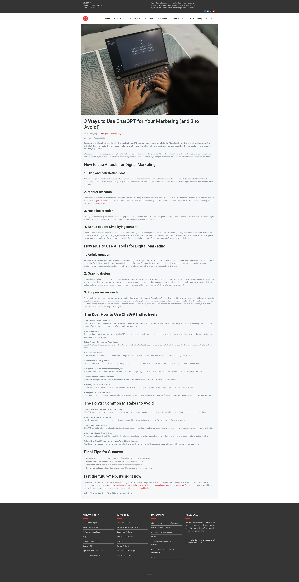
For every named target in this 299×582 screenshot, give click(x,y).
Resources (163, 18)
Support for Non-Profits (92, 555)
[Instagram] (211, 11)
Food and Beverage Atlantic (162, 532)
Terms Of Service (123, 546)
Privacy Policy (122, 541)
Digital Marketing (110, 133)
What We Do (119, 18)
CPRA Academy (195, 18)
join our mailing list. (142, 488)
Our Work (149, 18)
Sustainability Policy (125, 532)
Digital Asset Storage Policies (128, 527)
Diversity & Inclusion (125, 536)
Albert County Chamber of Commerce (166, 523)
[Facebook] (205, 11)
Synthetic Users (101, 200)
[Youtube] (214, 11)
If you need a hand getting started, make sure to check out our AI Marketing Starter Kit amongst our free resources (150, 485)
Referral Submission (125, 555)
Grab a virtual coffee (91, 7)
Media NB (155, 537)
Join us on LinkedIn (90, 527)
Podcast (209, 18)
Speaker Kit (87, 546)
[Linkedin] (208, 11)
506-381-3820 (88, 3)
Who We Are (134, 18)
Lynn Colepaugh (92, 133)
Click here (198, 543)
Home (107, 18)
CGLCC (153, 557)
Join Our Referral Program (127, 550)
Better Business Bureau (160, 528)
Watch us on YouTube (91, 532)
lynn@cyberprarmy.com (92, 5)
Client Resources (123, 522)
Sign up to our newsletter (93, 550)
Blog (119, 133)
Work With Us (178, 18)
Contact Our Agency (90, 522)
